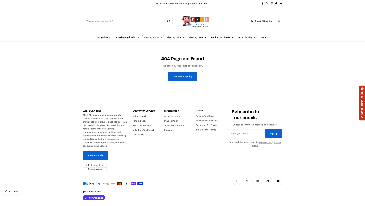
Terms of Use (265, 142)
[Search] (168, 21)
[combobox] (128, 21)
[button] (362, 103)
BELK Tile (96, 191)
